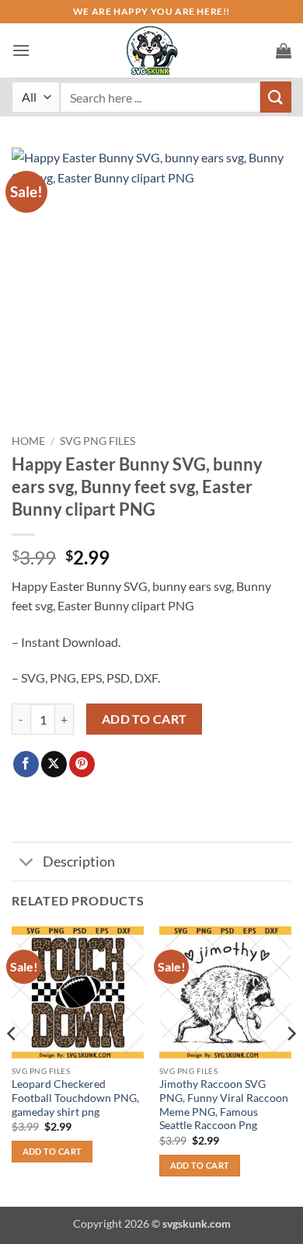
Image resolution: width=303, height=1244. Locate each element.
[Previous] (12, 1065)
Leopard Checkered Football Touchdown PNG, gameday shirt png (75, 1097)
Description (79, 861)
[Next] (290, 1065)
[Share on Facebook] (26, 764)
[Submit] (275, 97)
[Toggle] (27, 863)
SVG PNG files (97, 441)
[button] (21, 50)
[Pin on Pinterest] (82, 764)
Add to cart (144, 719)
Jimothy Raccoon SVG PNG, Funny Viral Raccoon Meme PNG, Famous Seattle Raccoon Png (223, 1104)
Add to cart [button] (52, 1151)
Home (28, 441)
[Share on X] (54, 764)
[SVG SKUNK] (151, 50)
